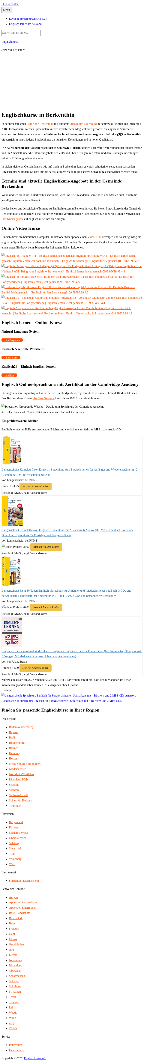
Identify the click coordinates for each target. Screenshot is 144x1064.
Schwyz (14, 981)
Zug (11, 1023)
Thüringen (15, 805)
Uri (11, 1007)
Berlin (12, 737)
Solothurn (15, 986)
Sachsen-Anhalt (18, 795)
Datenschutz (16, 1050)
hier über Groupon (44, 398)
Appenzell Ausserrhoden (23, 902)
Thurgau (14, 1002)
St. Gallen (15, 991)
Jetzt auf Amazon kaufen (35, 486)
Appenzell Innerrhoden (22, 907)
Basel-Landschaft (19, 912)
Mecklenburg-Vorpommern (25, 763)
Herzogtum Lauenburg (83, 123)
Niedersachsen (17, 769)
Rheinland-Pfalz (18, 779)
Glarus (13, 939)
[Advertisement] (72, 81)
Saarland (14, 784)
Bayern (13, 732)
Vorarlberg (15, 858)
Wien (12, 864)
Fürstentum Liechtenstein (24, 880)
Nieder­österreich (18, 832)
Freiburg (14, 928)
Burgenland (16, 822)
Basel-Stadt (15, 918)
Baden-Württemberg (21, 727)
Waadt (12, 1012)
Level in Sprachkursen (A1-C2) (27, 18)
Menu (6, 9)
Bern (12, 923)
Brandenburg (17, 742)
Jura (11, 949)
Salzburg (14, 843)
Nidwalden (15, 965)
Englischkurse (10, 41)
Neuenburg (15, 960)
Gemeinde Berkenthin (40, 123)
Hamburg (14, 753)
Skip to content (10, 4)
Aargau (13, 897)
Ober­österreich (17, 838)
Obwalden (15, 970)
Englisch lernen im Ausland (25, 23)
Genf (12, 933)
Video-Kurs (94, 237)
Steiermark (15, 848)
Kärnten (14, 827)
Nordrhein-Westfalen (21, 774)
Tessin (12, 996)
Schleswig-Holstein (20, 800)
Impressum (15, 1044)
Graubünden (16, 944)
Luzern (13, 954)
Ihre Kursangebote (12, 219)
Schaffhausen (17, 975)
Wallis (12, 1017)
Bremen (13, 748)
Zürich (13, 1028)
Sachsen (14, 790)
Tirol (12, 853)
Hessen (13, 758)
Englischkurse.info (35, 1058)
